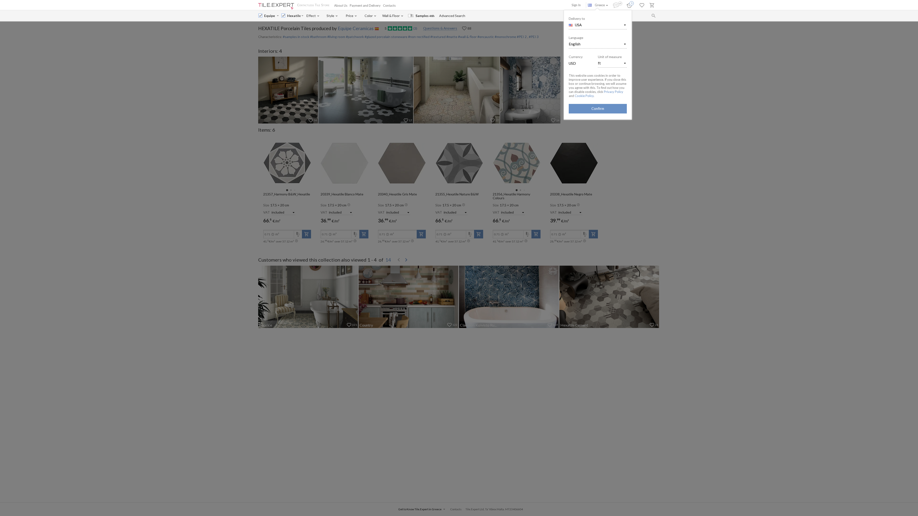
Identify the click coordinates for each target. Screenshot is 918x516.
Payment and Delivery (365, 5)
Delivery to (577, 18)
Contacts (389, 5)
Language (576, 38)
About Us (340, 5)
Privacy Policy (613, 92)
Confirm (597, 108)
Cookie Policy (584, 96)
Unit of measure (610, 57)
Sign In (576, 5)
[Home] (276, 6)
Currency (576, 57)
